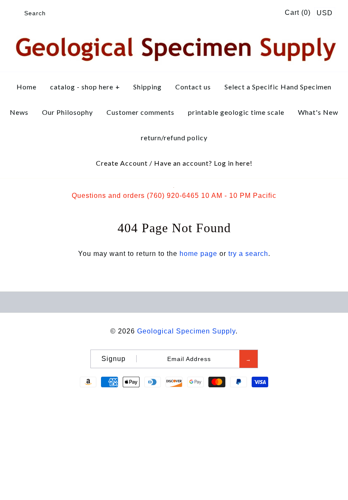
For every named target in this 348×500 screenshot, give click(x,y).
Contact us (193, 87)
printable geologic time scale (236, 112)
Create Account (122, 163)
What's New (318, 112)
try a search (248, 253)
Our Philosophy (67, 112)
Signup (113, 358)
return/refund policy (174, 137)
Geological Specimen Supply (186, 331)
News (19, 112)
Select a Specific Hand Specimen (278, 87)
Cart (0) (299, 12)
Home (26, 87)
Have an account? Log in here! (203, 163)
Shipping (147, 87)
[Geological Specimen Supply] (174, 35)
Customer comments (140, 112)
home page (198, 253)
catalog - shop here (85, 87)
